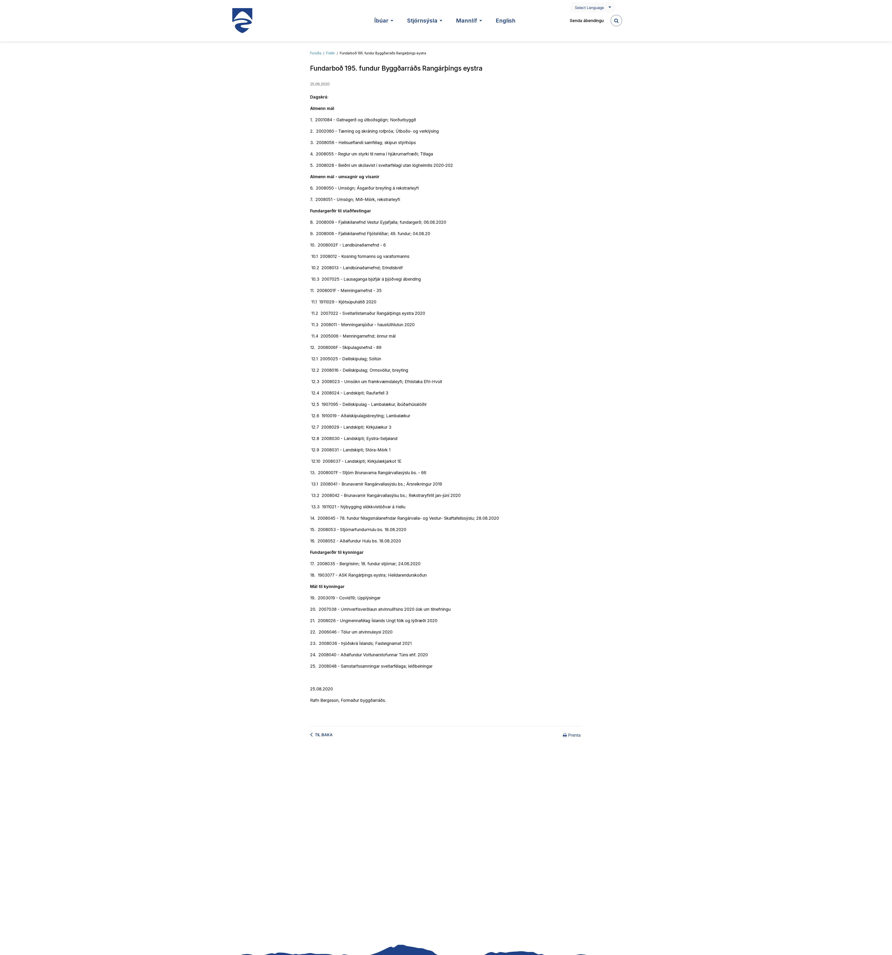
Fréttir (330, 53)
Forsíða (315, 53)
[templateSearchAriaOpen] (616, 20)
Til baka (324, 735)
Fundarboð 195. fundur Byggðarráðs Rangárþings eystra (383, 53)
